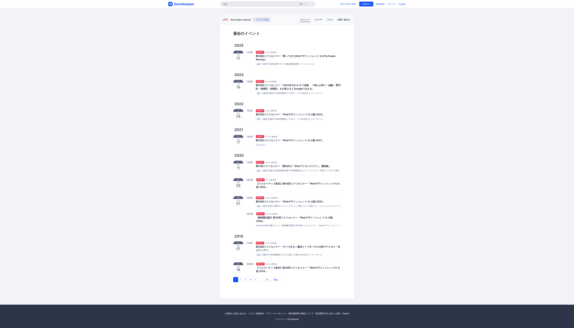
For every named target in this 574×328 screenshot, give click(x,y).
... (261, 279)
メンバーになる (262, 19)
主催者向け (366, 4)
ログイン (392, 4)
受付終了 (260, 52)
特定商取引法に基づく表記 (328, 313)
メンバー (318, 19)
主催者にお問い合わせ (235, 313)
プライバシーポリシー (276, 313)
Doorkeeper (293, 319)
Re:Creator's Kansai (241, 19)
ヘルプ (251, 313)
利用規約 (260, 313)
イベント (304, 19)
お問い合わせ (343, 19)
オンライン (261, 145)
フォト (330, 19)
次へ (268, 279)
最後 (276, 279)
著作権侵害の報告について (301, 313)
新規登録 (380, 4)
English (402, 4)
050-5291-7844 (348, 4)
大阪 (258, 64)
